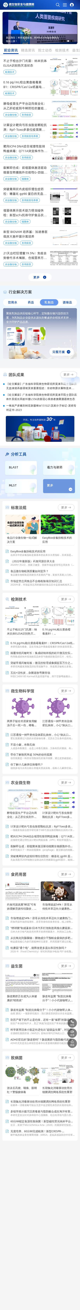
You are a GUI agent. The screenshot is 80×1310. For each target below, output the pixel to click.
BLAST (13, 467)
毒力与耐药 (55, 467)
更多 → (66, 507)
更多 (36, 277)
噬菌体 (25, 178)
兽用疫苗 (26, 114)
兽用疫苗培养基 (30, 136)
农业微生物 (11, 114)
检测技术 (9, 72)
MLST (13, 485)
